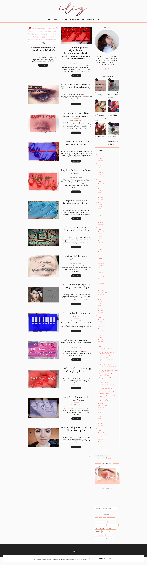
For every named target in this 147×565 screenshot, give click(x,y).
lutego (100, 197)
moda (103, 535)
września (101, 165)
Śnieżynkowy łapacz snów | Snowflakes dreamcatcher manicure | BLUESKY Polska (100, 117)
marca (100, 158)
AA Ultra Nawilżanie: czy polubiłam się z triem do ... (107, 389)
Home (51, 547)
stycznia (101, 160)
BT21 (96, 518)
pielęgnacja (98, 538)
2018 (97, 227)
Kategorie (90, 19)
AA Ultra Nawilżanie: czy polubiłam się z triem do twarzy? (76, 341)
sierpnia (100, 167)
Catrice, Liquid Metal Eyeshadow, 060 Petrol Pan (76, 229)
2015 (97, 315)
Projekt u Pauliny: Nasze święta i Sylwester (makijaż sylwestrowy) (76, 86)
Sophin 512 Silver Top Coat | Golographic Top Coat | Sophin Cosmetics (113, 95)
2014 (97, 344)
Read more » (43, 65)
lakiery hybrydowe (100, 528)
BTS (100, 518)
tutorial (105, 538)
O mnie (56, 19)
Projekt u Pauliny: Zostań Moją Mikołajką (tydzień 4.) (76, 370)
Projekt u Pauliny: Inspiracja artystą (76, 314)
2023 (97, 163)
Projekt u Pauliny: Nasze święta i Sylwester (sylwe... (108, 352)
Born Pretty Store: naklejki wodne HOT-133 (76, 398)
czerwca (101, 172)
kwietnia (101, 156)
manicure (98, 535)
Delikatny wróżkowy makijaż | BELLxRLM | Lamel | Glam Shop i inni (107, 479)
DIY (104, 518)
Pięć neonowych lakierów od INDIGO (113, 114)
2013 (97, 428)
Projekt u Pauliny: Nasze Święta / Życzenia (76, 171)
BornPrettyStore (69, 409)
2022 (97, 179)
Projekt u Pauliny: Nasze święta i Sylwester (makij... (108, 356)
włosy (111, 538)
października (102, 234)
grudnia (101, 181)
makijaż (110, 531)
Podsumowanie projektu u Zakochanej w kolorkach (43, 49)
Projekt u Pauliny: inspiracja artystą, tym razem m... (106, 381)
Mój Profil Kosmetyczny (75, 547)
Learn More (102, 558)
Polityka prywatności (91, 547)
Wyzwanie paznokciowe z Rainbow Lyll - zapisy (100, 94)
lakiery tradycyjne (111, 528)
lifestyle (98, 531)
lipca (99, 170)
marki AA (86, 351)
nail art (109, 535)
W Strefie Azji (111, 518)
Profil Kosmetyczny (77, 19)
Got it (110, 558)
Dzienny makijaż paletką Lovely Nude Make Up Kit (76, 429)
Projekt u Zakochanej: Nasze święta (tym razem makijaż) (76, 114)
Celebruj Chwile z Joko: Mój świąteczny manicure (76, 143)
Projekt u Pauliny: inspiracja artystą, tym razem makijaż (76, 286)
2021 (97, 186)
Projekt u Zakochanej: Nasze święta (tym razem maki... (106, 360)
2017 (97, 256)
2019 (97, 214)
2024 (97, 154)
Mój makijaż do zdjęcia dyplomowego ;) (76, 257)
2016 (97, 286)
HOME (49, 19)
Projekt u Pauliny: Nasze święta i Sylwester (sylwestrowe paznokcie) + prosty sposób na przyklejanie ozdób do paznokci (76, 53)
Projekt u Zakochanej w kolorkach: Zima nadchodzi (76, 202)
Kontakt (64, 19)
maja (99, 174)
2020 (97, 202)
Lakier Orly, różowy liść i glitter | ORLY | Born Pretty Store (100, 138)
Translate (109, 458)
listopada (101, 183)
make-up (104, 531)
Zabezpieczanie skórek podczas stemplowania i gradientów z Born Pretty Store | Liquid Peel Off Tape (113, 140)
